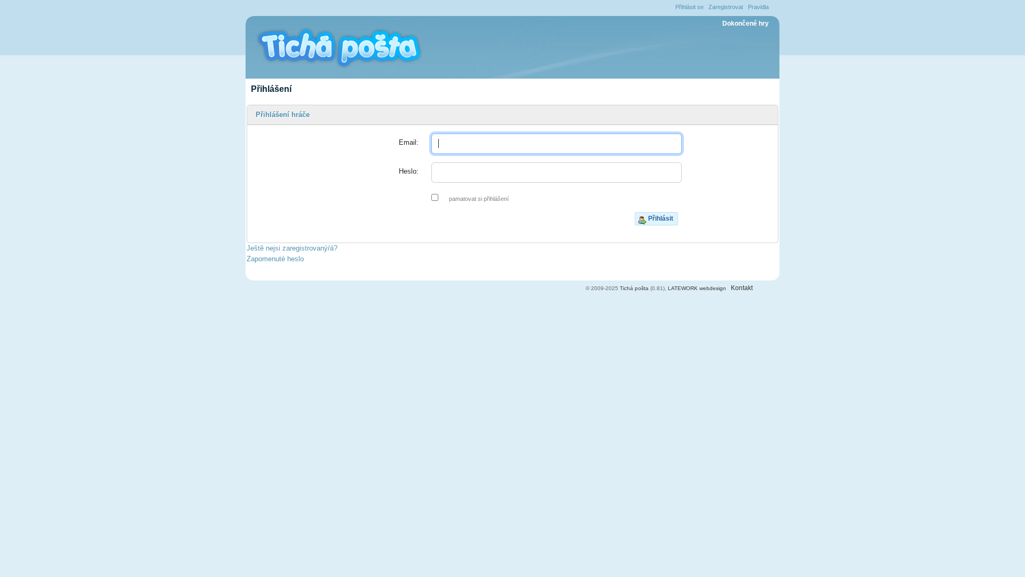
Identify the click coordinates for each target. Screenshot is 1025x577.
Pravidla (758, 7)
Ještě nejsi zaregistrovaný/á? (292, 248)
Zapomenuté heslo (275, 259)
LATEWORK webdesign (697, 288)
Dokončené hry (745, 23)
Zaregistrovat (725, 7)
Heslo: (409, 171)
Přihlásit (660, 218)
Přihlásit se (689, 7)
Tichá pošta (634, 288)
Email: (409, 142)
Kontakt (742, 288)
